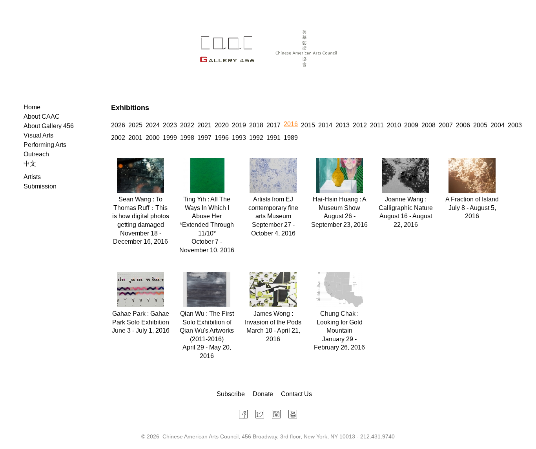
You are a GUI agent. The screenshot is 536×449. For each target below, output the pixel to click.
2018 (256, 125)
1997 (204, 137)
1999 (170, 137)
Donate (263, 394)
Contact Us (296, 394)
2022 (187, 125)
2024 (153, 125)
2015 (308, 125)
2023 (170, 125)
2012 (360, 125)
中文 (30, 163)
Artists (32, 177)
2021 (204, 125)
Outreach (36, 154)
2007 (446, 125)
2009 (411, 125)
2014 (325, 125)
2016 (291, 124)
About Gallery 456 (49, 126)
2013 (342, 125)
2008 (428, 125)
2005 (480, 125)
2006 (463, 125)
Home (32, 107)
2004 (497, 125)
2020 (222, 125)
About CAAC (42, 116)
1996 (222, 137)
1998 (187, 137)
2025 (135, 125)
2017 (273, 125)
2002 (118, 137)
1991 (273, 137)
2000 (153, 137)
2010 (394, 125)
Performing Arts (45, 144)
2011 (377, 125)
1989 (291, 137)
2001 (135, 137)
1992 (256, 137)
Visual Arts (38, 135)
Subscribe (231, 394)
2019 (239, 125)
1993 (239, 137)
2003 (515, 125)
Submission (40, 186)
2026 (118, 125)
